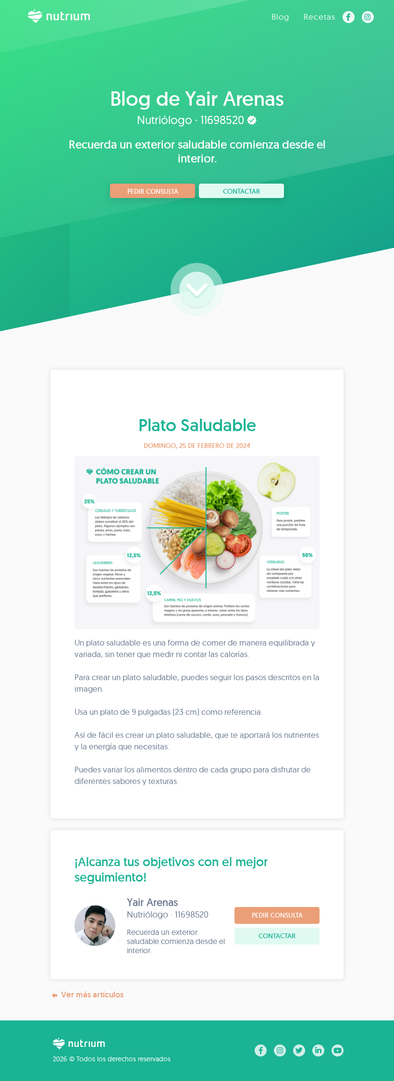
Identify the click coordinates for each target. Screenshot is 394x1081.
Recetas (319, 17)
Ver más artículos (92, 994)
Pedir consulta (152, 191)
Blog (280, 17)
